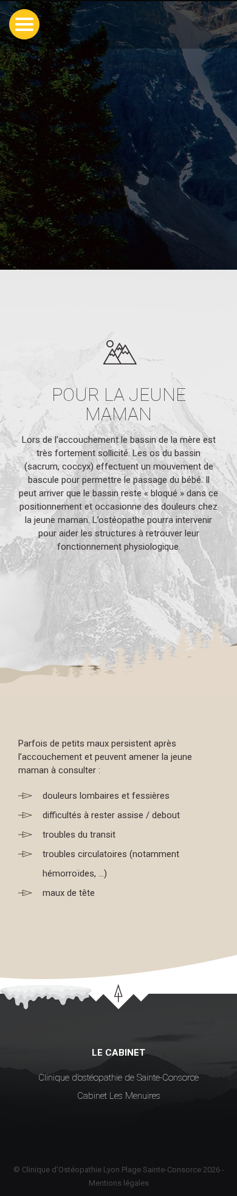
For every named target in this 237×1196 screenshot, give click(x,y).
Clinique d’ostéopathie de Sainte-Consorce (118, 1077)
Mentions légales (119, 1182)
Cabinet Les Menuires (118, 1095)
